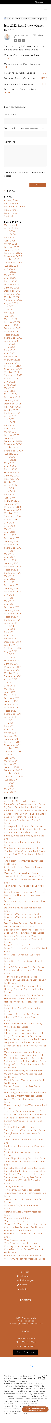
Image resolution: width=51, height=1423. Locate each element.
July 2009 (9, 783)
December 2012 (12, 667)
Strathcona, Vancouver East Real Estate (25, 1174)
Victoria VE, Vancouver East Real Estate (25, 1224)
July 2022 (9, 382)
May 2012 (9, 689)
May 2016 (9, 576)
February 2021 (11, 435)
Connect (39, 2)
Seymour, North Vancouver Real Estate (24, 1130)
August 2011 (10, 717)
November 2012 (12, 670)
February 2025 (12, 285)
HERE (7, 59)
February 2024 (12, 322)
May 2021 (9, 426)
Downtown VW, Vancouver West (21, 914)
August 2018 (10, 520)
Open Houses (11, 213)
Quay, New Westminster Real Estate (23, 1096)
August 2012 (10, 679)
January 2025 (11, 288)
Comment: (10, 142)
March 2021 (10, 432)
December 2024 (13, 291)
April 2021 (9, 429)
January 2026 (11, 250)
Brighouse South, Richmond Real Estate (25, 830)
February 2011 (11, 736)
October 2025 (11, 259)
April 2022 (9, 391)
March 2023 (10, 357)
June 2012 (9, 686)
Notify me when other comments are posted (24, 174)
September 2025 (13, 263)
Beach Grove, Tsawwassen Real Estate (24, 804)
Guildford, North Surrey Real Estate (22, 986)
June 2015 (9, 598)
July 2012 (9, 683)
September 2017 (13, 548)
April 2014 (9, 636)
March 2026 (10, 244)
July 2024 (9, 307)
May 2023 (9, 350)
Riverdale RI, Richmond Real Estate (22, 1118)
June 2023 (10, 347)
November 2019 (12, 479)
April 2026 (9, 241)
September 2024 (13, 300)
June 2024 (10, 310)
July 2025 (9, 269)
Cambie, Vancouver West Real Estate (24, 848)
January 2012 (11, 701)
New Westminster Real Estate (19, 1090)
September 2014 (13, 620)
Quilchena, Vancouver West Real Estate (25, 1112)
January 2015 (11, 611)
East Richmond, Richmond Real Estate (24, 930)
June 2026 (10, 235)
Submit (37, 185)
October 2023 (11, 335)
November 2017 (12, 545)
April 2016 (9, 579)
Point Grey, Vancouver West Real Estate (25, 1093)
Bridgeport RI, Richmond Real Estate (23, 826)
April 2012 (9, 692)
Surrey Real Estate (13, 1187)
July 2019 (9, 488)
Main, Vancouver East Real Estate (22, 1052)
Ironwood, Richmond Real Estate (21, 1014)
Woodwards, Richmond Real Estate (23, 1256)
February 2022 (12, 397)
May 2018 (9, 529)
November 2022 (13, 369)
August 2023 (11, 341)
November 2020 (13, 444)
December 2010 (12, 742)
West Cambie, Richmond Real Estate (23, 1227)
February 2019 (11, 501)
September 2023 (13, 338)
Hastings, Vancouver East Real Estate (24, 996)
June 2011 (9, 723)
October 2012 (11, 673)
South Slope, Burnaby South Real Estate (25, 1159)
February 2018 (11, 538)
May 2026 (9, 238)
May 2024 (9, 313)
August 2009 (11, 780)
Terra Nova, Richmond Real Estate (22, 1190)
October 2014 (11, 617)
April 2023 (9, 354)
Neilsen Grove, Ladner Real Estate (22, 1086)
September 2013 (13, 648)
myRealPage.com (30, 1366)
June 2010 (9, 755)
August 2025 (11, 266)
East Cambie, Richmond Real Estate (23, 923)
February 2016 (11, 585)
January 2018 (11, 542)
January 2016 (11, 589)
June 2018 (9, 526)
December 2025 (13, 253)
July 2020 (9, 457)
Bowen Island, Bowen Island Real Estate (25, 814)
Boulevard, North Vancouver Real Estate (25, 811)
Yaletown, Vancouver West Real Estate (24, 1259)
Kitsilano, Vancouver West (18, 1030)
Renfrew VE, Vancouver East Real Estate (25, 1115)
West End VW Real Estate (17, 1231)
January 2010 (11, 767)
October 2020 (11, 448)
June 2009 (10, 786)
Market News (11, 204)
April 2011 (9, 730)
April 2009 (10, 792)
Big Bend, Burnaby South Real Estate (23, 807)
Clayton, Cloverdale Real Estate (21, 873)
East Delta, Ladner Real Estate (20, 927)
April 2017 (9, 557)
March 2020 (10, 469)
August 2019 (10, 485)
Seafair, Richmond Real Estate (20, 1127)
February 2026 (12, 247)
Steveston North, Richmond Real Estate (24, 1168)
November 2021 (12, 407)
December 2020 (13, 441)
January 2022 (11, 401)
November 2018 (12, 510)
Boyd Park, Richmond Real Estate (21, 817)
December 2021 (12, 404)
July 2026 (9, 231)
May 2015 (9, 601)
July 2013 (9, 654)
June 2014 (9, 629)
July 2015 (9, 595)
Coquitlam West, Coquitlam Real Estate (25, 892)
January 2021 (11, 438)
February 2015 (11, 607)
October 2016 (11, 570)
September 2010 (13, 752)
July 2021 (9, 419)
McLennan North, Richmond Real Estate (25, 1061)
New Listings (11, 210)
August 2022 (11, 379)
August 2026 (11, 228)
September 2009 (13, 777)
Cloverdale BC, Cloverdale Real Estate (24, 877)
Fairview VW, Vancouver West (20, 936)
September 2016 (13, 573)
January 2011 (11, 739)
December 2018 (12, 507)
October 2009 (11, 774)
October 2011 (11, 711)
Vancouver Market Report (18, 1218)
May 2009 (9, 789)
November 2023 (13, 332)
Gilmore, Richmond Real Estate (20, 977)
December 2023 (13, 328)
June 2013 (9, 658)
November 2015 (12, 592)
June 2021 (9, 422)
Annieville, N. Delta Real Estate (20, 801)
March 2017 (10, 560)
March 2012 (10, 695)
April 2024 (9, 316)
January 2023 (11, 363)
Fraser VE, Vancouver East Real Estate (24, 967)
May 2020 (9, 463)
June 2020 (10, 460)
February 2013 (11, 661)
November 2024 (13, 294)
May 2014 (9, 632)
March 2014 (10, 639)
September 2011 (12, 714)
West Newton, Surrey (15, 1240)
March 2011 (10, 733)
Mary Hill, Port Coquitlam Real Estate (23, 1058)
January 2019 (11, 504)
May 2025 (9, 275)
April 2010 (9, 758)
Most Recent (10, 225)
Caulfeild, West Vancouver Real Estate (24, 851)
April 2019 (9, 498)
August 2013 (10, 651)
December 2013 (12, 642)
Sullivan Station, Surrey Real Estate (22, 1177)
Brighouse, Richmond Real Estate (21, 833)
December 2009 (13, 770)
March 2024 (10, 319)
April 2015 (9, 604)
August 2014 (10, 623)
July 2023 (9, 344)
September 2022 (13, 375)
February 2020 (12, 473)
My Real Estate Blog (14, 207)
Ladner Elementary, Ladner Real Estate (25, 1039)
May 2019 (9, 495)
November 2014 (12, 614)
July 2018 (9, 523)
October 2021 (11, 410)
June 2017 (9, 551)
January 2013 (11, 664)
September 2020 (13, 451)
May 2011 (9, 727)
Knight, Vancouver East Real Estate (22, 1036)
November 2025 (13, 256)
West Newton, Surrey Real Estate (21, 1243)
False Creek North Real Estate (19, 945)
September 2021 (13, 413)
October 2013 (11, 645)
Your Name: (10, 115)
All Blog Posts (11, 200)
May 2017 (9, 554)
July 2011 (8, 720)
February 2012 (11, 698)
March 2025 (10, 282)
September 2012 (13, 676)
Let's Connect (25, 1352)
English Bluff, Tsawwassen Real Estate (24, 933)
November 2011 (12, 708)
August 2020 (11, 454)
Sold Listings (10, 216)
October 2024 (11, 297)
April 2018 (9, 532)
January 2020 (12, 476)
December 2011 (12, 705)
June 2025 (10, 272)
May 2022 (9, 388)
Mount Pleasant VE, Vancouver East (23, 1071)
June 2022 (10, 385)
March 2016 (10, 582)
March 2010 (10, 761)
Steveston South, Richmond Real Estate (24, 1171)
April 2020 (10, 466)
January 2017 (11, 564)
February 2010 (12, 764)
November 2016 (12, 567)
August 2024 (11, 303)
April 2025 (10, 278)
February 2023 (12, 360)
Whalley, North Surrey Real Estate (22, 1246)
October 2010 (11, 748)
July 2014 (9, 626)
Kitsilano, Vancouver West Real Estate (24, 1033)
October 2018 (11, 513)
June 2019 (9, 491)
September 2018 (13, 517)
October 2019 (11, 482)
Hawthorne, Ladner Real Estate (21, 999)
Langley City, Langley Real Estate (22, 1043)
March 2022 (10, 394)
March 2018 (10, 535)
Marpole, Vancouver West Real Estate (24, 1055)
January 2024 (11, 325)
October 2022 (11, 372)
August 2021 (10, 416)
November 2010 (12, 745)
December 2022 (13, 366)
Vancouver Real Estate (16, 1221)
